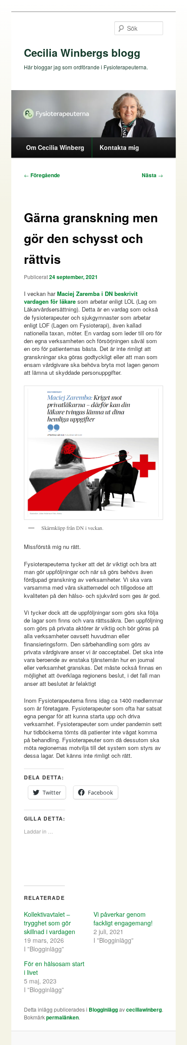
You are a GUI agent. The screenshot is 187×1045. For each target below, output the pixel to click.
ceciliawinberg (144, 1009)
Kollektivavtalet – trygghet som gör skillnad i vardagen (49, 923)
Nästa (152, 175)
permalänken (62, 1017)
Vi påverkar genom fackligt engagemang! (123, 918)
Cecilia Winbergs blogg (82, 52)
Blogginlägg (103, 1009)
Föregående (42, 175)
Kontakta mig (119, 147)
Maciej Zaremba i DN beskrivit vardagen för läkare (80, 297)
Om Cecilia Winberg (55, 147)
